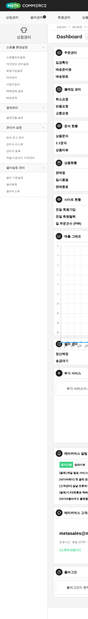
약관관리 (11, 77)
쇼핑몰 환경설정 (17, 47)
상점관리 (12, 17)
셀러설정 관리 (15, 167)
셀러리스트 (13, 191)
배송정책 (11, 97)
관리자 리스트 (14, 144)
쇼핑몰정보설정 (15, 57)
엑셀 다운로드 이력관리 (20, 157)
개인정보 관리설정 (17, 64)
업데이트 (79, 464)
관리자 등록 (13, 151)
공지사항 (66, 464)
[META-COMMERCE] (26, 5)
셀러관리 (36, 17)
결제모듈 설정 (14, 117)
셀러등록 (11, 184)
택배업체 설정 (14, 91)
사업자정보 (13, 84)
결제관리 (12, 107)
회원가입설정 (14, 70)
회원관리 (64, 17)
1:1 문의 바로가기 (70, 549)
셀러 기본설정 (14, 177)
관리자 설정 (14, 127)
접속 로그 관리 (15, 137)
